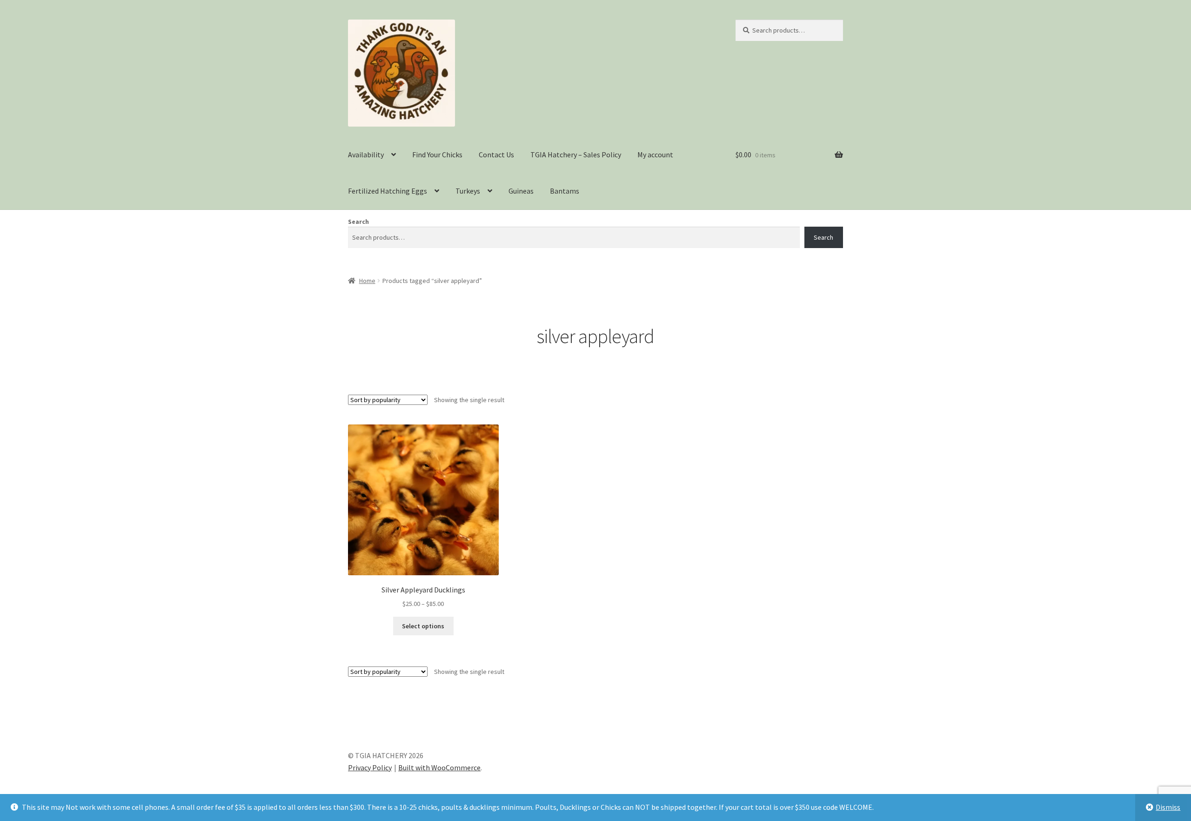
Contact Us (496, 154)
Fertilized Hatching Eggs (387, 190)
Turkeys (467, 190)
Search (358, 221)
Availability (366, 154)
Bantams (564, 190)
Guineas (521, 190)
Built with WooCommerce (439, 767)
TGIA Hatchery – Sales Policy (575, 154)
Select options (423, 626)
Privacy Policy (370, 767)
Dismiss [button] (1168, 807)
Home (367, 280)
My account (655, 154)
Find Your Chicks (437, 154)
